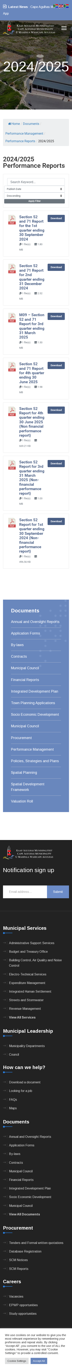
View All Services (22, 1017)
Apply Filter (34, 201)
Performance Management (32, 749)
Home (15, 124)
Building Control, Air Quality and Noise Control (35, 962)
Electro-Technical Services (27, 974)
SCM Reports (18, 1268)
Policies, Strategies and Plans (35, 761)
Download (56, 218)
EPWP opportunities (23, 1305)
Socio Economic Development (35, 715)
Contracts (19, 656)
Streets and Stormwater (26, 1000)
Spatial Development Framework (27, 787)
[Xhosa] (66, 5)
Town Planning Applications (33, 703)
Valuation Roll (22, 801)
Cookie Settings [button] (16, 1360)
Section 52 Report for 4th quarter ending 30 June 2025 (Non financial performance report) (31, 422)
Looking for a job (20, 1091)
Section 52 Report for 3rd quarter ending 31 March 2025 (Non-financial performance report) (31, 478)
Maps (13, 1108)
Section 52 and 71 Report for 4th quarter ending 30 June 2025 (31, 373)
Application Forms (25, 633)
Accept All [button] (39, 1360)
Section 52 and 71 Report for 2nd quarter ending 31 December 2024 (31, 277)
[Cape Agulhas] (29, 28)
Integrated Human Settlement (30, 991)
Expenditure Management (27, 983)
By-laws (17, 645)
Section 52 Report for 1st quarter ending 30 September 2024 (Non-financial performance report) (31, 536)
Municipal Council (25, 668)
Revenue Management (25, 1008)
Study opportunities (23, 1313)
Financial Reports (25, 680)
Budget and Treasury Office (28, 951)
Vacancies (16, 1296)
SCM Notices (18, 1260)
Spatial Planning (24, 773)
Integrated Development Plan (34, 691)
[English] (61, 5)
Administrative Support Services (31, 943)
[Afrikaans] (56, 5)
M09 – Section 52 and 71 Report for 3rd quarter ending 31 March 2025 (31, 326)
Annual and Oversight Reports (35, 622)
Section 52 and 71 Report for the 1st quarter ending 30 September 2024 (31, 228)
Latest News (18, 7)
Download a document (25, 1082)
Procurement (21, 738)
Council (14, 1054)
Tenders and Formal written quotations (36, 1243)
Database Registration (25, 1251)
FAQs (13, 1099)
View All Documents (24, 1214)
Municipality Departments (27, 1046)
